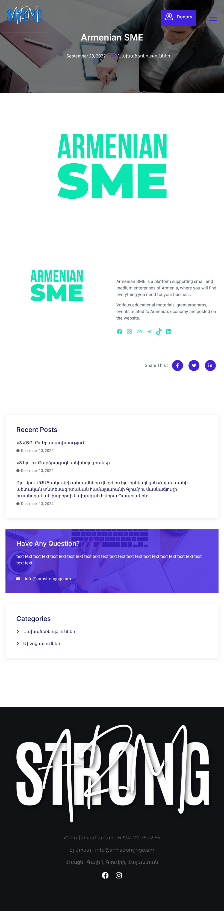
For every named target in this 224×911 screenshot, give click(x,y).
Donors (184, 16)
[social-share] (177, 365)
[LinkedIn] (169, 331)
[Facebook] (119, 331)
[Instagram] (129, 331)
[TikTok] (159, 331)
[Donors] (169, 16)
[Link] (139, 331)
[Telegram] (149, 331)
